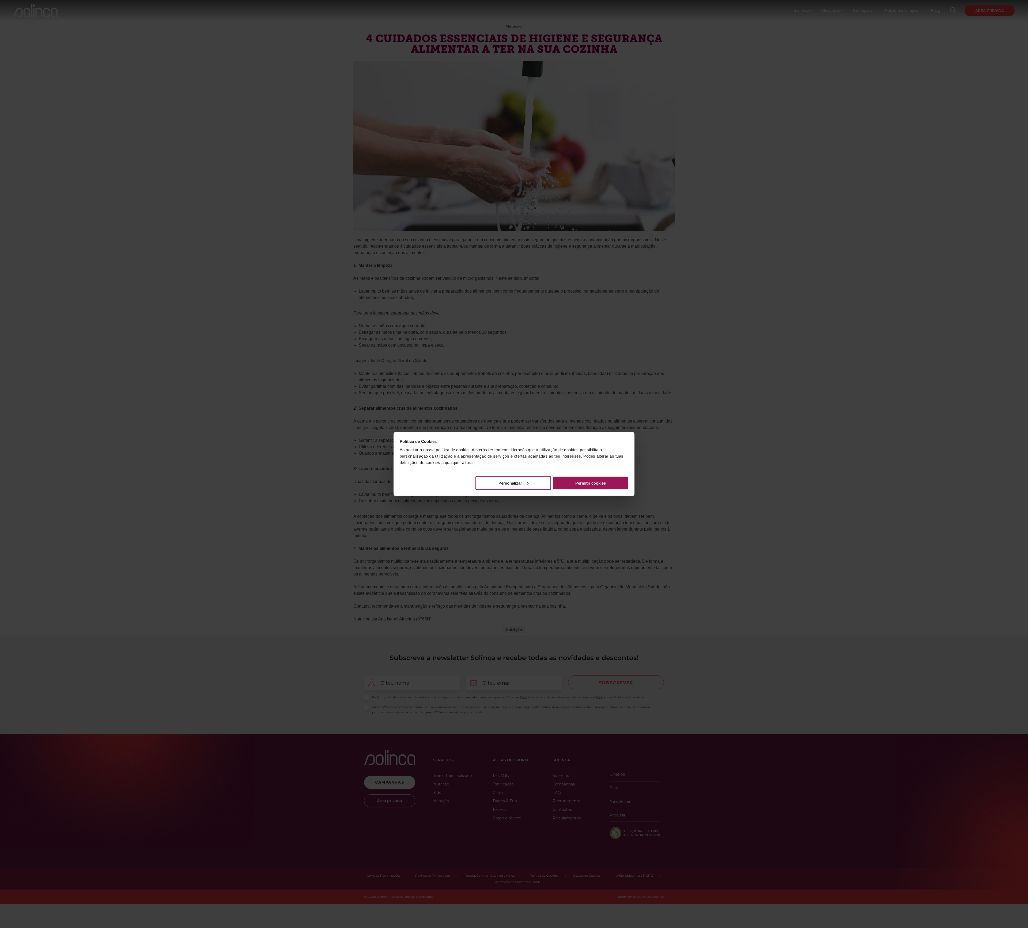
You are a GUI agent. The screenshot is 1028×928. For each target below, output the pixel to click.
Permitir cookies (590, 483)
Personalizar (510, 483)
